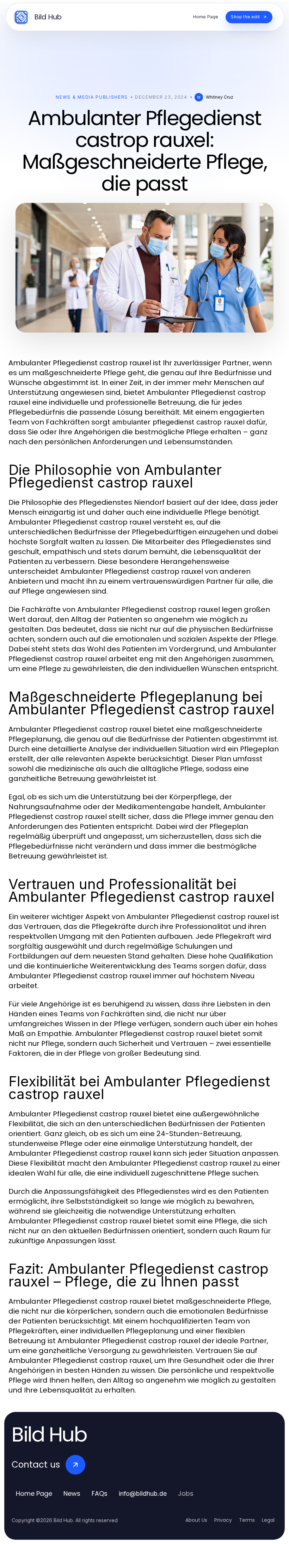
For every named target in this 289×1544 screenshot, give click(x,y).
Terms (247, 1520)
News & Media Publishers (92, 97)
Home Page (34, 1493)
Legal (268, 1520)
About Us (196, 1520)
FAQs (99, 1493)
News (71, 1493)
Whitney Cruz (219, 97)
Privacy (223, 1520)
